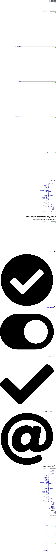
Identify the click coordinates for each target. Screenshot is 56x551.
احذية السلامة (47, 196)
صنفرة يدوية (47, 188)
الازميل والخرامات (46, 187)
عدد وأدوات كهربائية (48, 191)
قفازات (48, 201)
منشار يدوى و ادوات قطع (44, 190)
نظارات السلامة (46, 203)
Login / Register (51, 508)
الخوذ (48, 199)
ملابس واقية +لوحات (45, 202)
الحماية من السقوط (45, 198)
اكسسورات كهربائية (48, 206)
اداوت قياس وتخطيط (45, 185)
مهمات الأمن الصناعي (48, 195)
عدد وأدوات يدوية (49, 475)
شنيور (48, 193)
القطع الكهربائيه (49, 204)
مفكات (48, 189)
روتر (48, 192)
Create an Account (53, 517)
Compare (52, 507)
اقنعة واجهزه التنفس (45, 197)
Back (51, 474)
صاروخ (48, 194)
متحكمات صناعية (46, 205)
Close (55, 511)
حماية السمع (47, 200)
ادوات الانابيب (47, 186)
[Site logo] (49, 10)
